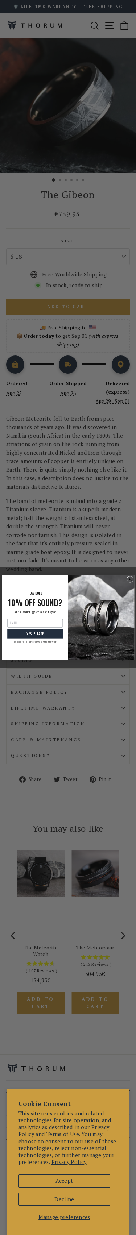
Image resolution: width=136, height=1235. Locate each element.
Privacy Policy (69, 1162)
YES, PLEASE (35, 633)
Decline (64, 1199)
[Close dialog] (130, 579)
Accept (64, 1180)
